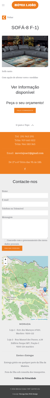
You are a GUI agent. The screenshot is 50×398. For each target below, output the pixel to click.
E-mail (5, 200)
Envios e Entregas (25, 355)
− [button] (5, 263)
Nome (5, 191)
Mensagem (7, 217)
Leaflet (33, 319)
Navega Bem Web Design (28, 394)
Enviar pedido (12, 248)
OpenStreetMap (42, 319)
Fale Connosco (25, 110)
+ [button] (5, 259)
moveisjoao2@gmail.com (29, 153)
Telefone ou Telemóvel (12, 208)
